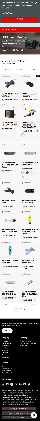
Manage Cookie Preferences (18, 409)
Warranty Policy (7, 368)
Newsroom (5, 350)
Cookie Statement (23, 404)
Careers (4, 355)
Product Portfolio (25, 341)
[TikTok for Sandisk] (11, 384)
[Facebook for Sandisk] (7, 384)
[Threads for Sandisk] (29, 384)
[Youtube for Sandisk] (24, 384)
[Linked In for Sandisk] (20, 384)
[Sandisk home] (11, 29)
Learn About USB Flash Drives (13, 50)
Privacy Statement (9, 404)
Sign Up (7, 331)
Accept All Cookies (18, 417)
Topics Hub (23, 346)
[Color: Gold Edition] (23, 139)
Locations (5, 353)
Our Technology (7, 343)
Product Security (7, 373)
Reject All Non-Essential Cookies (19, 413)
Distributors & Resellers (28, 343)
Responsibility (6, 346)
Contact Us (5, 357)
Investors (5, 348)
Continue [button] (20, 19)
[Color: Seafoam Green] (23, 177)
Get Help (4, 366)
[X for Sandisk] (16, 384)
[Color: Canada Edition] (27, 139)
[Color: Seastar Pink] (31, 172)
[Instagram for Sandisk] (3, 384)
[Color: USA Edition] (31, 135)
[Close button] (36, 3)
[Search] (37, 29)
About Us (5, 341)
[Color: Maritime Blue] (27, 172)
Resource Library (7, 371)
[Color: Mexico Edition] (27, 135)
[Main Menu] (3, 29)
